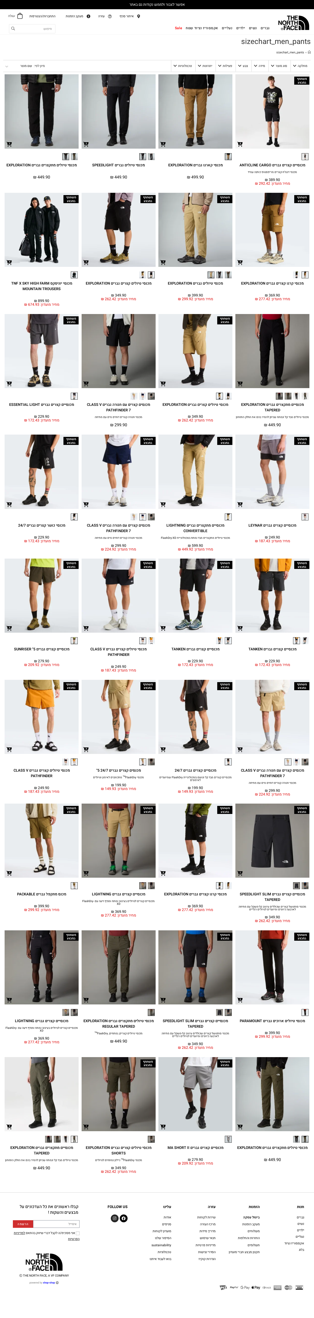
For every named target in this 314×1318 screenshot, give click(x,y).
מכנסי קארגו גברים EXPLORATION (195, 165)
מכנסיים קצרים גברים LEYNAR (272, 525)
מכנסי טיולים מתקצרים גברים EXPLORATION (41, 165)
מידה (262, 65)
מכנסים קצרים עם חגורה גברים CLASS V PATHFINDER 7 (118, 407)
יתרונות (207, 65)
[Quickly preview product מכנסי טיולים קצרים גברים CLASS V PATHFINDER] (86, 628)
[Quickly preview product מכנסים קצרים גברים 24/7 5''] (86, 749)
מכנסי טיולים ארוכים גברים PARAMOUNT (272, 1021)
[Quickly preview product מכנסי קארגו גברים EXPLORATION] (163, 144)
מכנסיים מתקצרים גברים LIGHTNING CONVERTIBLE (195, 528)
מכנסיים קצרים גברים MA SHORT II (195, 1148)
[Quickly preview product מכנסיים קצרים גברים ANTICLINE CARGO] (240, 144)
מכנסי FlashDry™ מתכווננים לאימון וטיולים (118, 777)
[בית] (309, 52)
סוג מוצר (281, 65)
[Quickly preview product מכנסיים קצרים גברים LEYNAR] (240, 504)
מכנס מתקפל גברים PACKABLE (41, 894)
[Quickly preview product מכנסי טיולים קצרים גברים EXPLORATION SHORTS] (86, 1126)
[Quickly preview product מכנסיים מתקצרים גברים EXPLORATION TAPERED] (240, 383)
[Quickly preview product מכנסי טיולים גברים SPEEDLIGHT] (86, 144)
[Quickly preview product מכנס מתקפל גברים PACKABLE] (9, 873)
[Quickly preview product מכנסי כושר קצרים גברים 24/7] (9, 504)
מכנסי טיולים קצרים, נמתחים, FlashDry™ (118, 1033)
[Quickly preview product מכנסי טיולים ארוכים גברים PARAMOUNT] (240, 999)
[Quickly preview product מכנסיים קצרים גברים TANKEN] (240, 628)
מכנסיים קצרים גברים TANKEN (272, 649)
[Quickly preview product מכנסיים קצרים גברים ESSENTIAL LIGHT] (9, 383)
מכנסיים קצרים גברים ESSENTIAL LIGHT (41, 404)
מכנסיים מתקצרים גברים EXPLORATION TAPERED (272, 407)
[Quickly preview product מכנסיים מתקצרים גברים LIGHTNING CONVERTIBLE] (163, 504)
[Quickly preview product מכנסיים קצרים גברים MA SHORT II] (163, 1126)
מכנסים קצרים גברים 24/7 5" (118, 770)
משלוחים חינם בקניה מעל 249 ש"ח (157, 4)
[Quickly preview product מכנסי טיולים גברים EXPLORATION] (163, 262)
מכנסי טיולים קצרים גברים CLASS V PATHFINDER (118, 652)
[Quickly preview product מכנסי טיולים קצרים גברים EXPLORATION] (86, 262)
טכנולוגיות (185, 65)
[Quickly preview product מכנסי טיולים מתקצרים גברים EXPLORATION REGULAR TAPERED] (86, 999)
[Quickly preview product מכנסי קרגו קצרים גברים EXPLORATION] (240, 262)
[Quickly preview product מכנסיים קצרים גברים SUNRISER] (9, 628)
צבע (245, 65)
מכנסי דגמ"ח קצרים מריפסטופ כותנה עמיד (272, 172)
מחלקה (302, 65)
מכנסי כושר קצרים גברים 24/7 (41, 525)
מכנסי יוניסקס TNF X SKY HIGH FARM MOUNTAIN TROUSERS (41, 286)
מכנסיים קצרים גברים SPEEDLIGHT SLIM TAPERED (272, 897)
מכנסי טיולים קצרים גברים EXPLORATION (118, 283)
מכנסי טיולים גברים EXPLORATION (195, 283)
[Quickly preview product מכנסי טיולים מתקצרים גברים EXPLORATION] (9, 144)
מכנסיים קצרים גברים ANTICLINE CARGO (272, 165)
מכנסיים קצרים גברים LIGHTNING (118, 894)
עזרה (212, 1207)
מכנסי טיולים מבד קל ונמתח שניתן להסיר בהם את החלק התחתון (272, 417)
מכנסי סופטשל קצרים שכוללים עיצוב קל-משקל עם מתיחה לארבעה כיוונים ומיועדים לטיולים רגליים (272, 908)
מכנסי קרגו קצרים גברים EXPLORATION (272, 283)
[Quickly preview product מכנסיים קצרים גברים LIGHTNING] (86, 873)
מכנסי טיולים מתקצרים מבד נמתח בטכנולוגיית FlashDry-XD (195, 538)
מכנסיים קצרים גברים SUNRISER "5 (41, 649)
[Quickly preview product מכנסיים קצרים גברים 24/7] (163, 749)
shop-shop (49, 1283)
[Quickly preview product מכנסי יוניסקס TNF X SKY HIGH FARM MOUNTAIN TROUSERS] (9, 262)
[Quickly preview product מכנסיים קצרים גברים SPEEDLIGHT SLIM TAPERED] (240, 873)
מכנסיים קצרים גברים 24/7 (195, 770)
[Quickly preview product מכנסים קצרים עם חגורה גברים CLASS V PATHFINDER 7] (86, 383)
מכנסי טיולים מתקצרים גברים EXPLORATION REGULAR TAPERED (118, 1023)
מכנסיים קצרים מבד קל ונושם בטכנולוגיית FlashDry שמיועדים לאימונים (195, 778)
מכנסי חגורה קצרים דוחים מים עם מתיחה (118, 417)
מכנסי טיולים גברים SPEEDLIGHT (118, 165)
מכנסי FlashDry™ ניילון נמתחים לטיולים (118, 1160)
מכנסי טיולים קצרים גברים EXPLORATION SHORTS (118, 1150)
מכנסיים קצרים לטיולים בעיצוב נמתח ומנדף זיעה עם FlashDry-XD (118, 902)
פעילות (227, 65)
